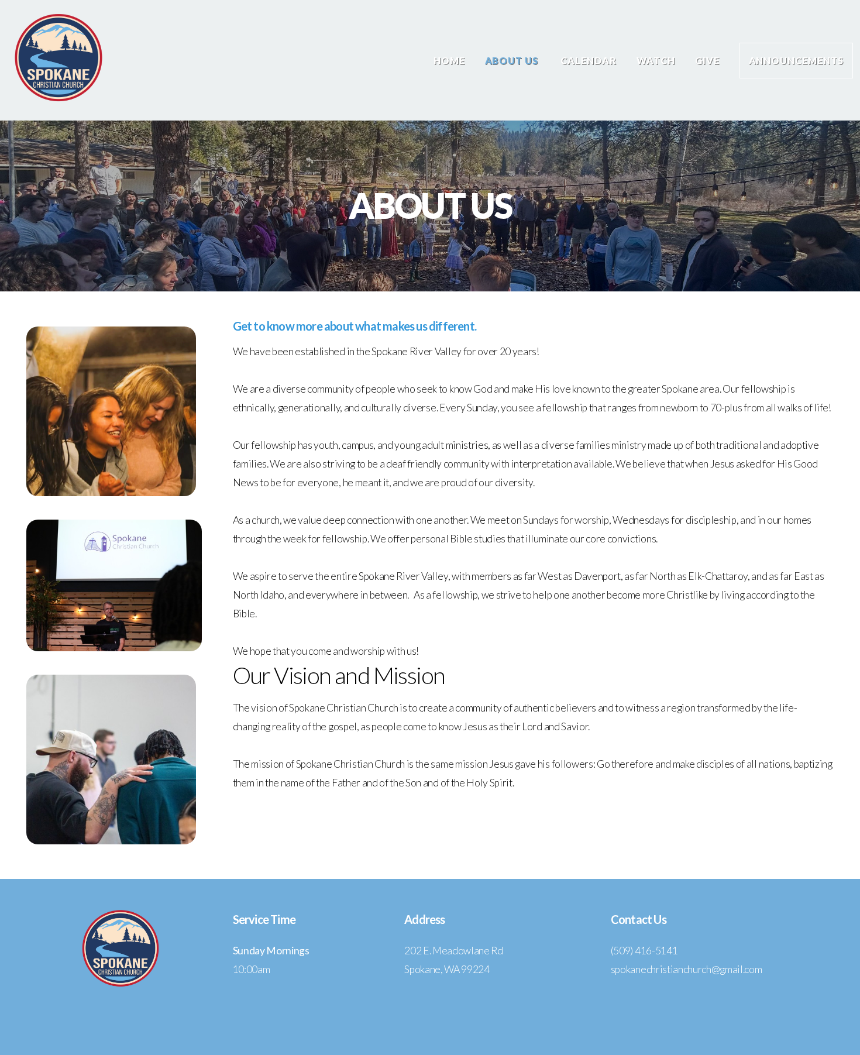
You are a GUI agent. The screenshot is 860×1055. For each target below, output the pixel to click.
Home (449, 60)
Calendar (588, 60)
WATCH (656, 60)
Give (707, 60)
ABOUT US (513, 60)
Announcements (796, 60)
